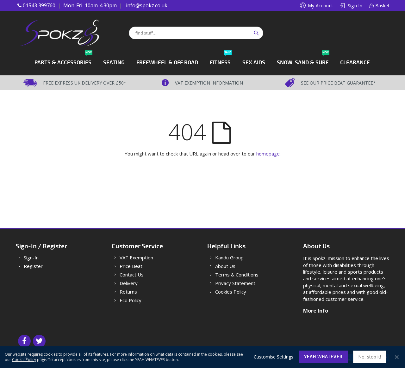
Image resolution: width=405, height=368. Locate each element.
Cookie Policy (24, 359)
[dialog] (202, 357)
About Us (225, 266)
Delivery (129, 283)
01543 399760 (39, 5)
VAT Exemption (136, 257)
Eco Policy (130, 300)
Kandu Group (229, 257)
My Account (320, 6)
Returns (128, 291)
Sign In (355, 6)
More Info (315, 310)
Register (33, 266)
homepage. (268, 153)
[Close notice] (397, 357)
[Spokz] (72, 33)
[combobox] (196, 33)
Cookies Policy (230, 291)
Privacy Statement (235, 283)
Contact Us (132, 274)
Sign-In (31, 257)
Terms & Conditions (237, 274)
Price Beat (131, 266)
